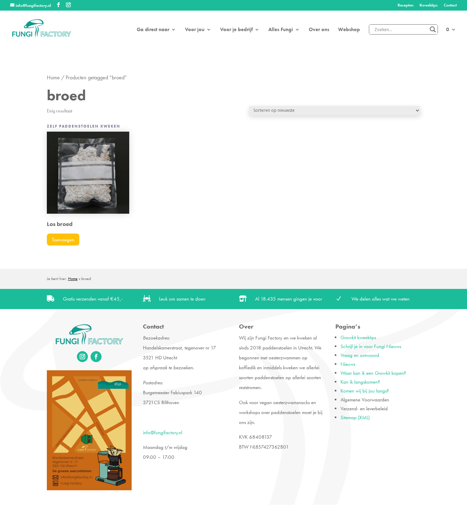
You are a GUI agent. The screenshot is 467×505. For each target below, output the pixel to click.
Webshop (349, 30)
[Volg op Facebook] (96, 356)
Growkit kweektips (358, 337)
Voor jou (194, 30)
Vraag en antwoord (360, 355)
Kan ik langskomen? (360, 381)
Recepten (405, 5)
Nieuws (348, 364)
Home (53, 77)
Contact (450, 5)
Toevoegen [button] (63, 239)
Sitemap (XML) (355, 417)
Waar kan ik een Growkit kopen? (373, 373)
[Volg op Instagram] (82, 356)
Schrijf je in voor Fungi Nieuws (371, 346)
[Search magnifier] (433, 29)
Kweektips (428, 5)
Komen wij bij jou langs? (365, 390)
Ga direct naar (153, 30)
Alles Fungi (280, 30)
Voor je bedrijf (236, 30)
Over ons (319, 30)
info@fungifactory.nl (162, 432)
